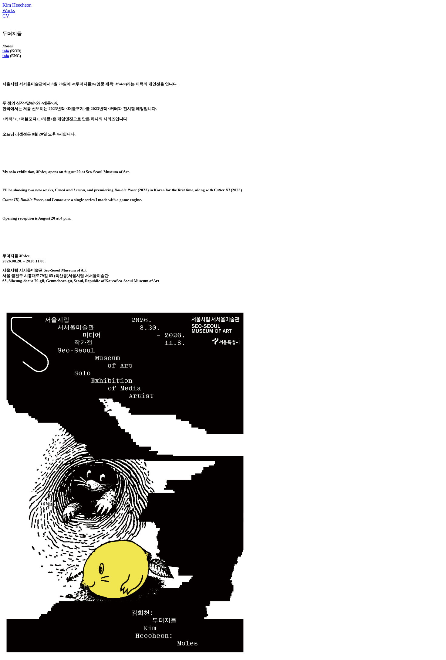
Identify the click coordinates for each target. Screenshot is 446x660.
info (5, 51)
